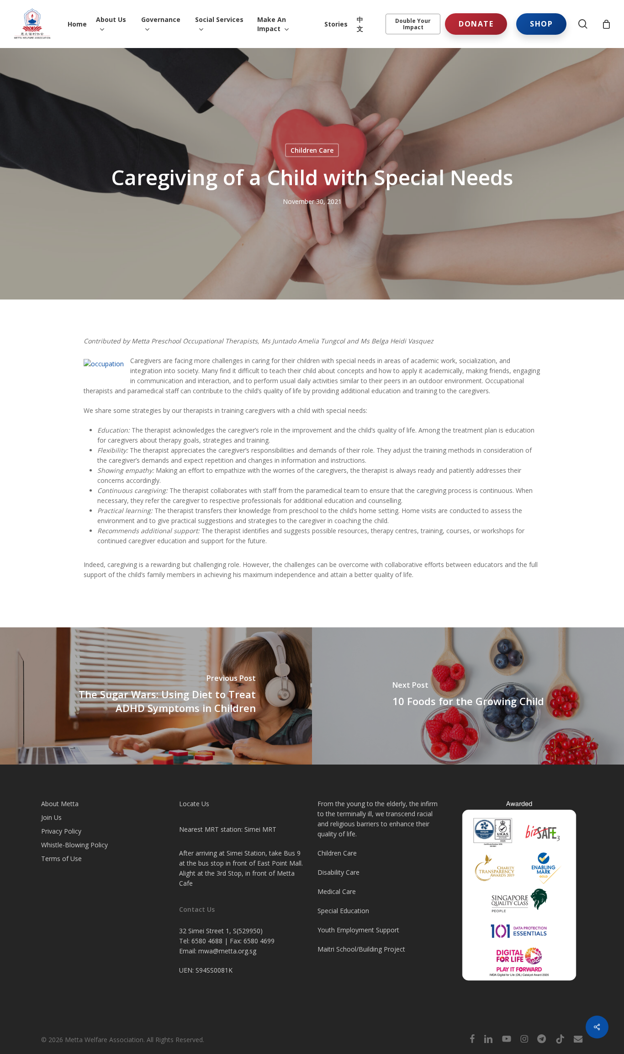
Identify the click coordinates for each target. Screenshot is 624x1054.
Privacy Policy (61, 831)
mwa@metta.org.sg (227, 951)
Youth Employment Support (358, 930)
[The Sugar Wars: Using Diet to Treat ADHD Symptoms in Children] (156, 696)
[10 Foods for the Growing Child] (468, 696)
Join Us (51, 817)
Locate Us (194, 803)
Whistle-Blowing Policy (74, 844)
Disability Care (338, 872)
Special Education (343, 910)
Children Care (312, 150)
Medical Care (336, 891)
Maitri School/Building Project (361, 949)
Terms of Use (61, 858)
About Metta (60, 803)
